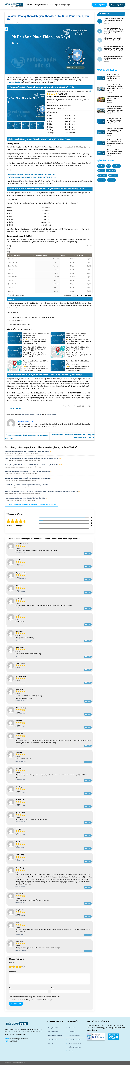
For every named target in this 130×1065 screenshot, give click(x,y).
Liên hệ (71, 1051)
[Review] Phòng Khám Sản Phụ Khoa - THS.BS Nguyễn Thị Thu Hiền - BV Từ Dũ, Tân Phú (31, 458)
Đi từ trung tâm (14, 255)
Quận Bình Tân (13, 277)
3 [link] (81, 295)
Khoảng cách (41, 255)
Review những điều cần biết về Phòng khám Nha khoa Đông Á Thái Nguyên (115, 141)
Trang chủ (72, 1028)
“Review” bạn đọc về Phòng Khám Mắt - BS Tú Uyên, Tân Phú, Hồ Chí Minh (27, 478)
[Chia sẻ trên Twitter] (11, 408)
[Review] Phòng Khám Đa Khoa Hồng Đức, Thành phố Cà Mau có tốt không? (115, 130)
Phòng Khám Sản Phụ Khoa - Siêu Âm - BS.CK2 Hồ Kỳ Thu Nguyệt (34, 348)
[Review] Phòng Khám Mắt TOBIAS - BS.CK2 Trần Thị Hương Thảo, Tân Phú (27, 471)
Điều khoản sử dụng (75, 1043)
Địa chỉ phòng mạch (24, 414)
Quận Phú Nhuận (13, 284)
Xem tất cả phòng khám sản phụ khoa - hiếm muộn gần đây (31, 505)
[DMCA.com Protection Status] (113, 1036)
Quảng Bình (111, 170)
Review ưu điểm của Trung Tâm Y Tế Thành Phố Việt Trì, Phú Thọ (114, 20)
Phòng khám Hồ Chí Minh (35, 414)
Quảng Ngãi (113, 175)
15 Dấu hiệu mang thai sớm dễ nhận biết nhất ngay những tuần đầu (113, 58)
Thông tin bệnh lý (40, 5)
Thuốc (51, 5)
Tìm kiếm (90, 246)
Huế (108, 166)
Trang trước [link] (67, 295)
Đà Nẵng (101, 166)
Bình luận (87, 553)
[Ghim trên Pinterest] (17, 408)
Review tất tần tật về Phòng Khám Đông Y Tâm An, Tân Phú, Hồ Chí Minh (26, 485)
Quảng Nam (102, 175)
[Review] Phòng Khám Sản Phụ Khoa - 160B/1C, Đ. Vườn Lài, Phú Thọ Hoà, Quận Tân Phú (32, 465)
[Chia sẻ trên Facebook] (8, 408)
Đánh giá (12, 962)
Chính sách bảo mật (75, 1039)
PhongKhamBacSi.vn (14, 82)
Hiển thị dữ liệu (9, 249)
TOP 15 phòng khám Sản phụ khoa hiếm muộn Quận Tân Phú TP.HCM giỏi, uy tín (32, 177)
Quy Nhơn (111, 180)
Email (53, 988)
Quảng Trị (101, 180)
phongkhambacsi (23, 23)
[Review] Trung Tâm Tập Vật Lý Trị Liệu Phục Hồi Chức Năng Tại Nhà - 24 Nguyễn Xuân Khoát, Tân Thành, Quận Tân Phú (41, 491)
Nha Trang (116, 166)
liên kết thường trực (51, 414)
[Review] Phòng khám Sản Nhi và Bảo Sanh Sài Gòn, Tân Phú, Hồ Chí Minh (27, 451)
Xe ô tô (80, 255)
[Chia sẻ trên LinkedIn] (20, 408)
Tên (10, 988)
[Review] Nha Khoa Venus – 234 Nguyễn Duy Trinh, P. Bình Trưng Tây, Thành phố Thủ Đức (114, 30)
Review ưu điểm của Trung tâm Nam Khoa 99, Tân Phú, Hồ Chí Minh (25, 498)
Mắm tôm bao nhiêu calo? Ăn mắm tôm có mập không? (113, 39)
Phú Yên (101, 170)
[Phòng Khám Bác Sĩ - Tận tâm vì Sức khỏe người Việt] (14, 4)
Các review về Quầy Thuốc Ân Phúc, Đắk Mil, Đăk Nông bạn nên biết (115, 151)
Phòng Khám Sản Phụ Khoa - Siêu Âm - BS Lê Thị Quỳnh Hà (77, 348)
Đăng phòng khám (74, 1035)
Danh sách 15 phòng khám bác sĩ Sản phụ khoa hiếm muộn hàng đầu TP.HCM (31, 174)
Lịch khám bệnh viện (62, 5)
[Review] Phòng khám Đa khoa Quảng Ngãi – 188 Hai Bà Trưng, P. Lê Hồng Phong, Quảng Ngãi (114, 48)
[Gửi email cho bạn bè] (14, 408)
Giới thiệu (29, 5)
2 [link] (77, 295)
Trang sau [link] (88, 295)
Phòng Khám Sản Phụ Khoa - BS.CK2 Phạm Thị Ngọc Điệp (76, 334)
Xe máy (63, 255)
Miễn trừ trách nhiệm (75, 1047)
